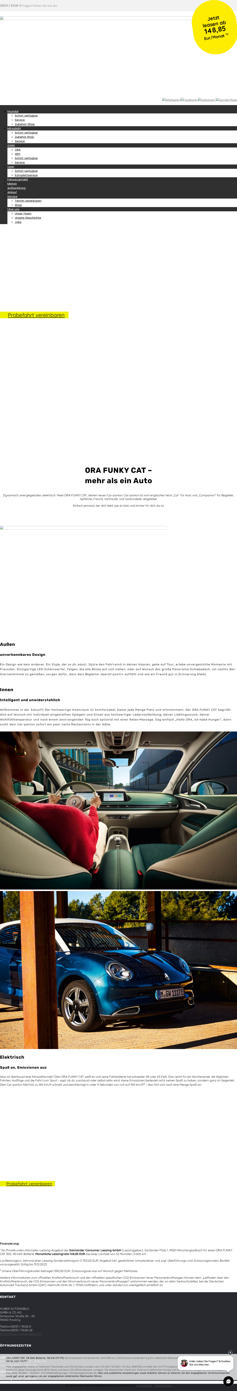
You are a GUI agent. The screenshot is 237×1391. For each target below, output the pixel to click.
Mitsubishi (14, 128)
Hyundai (12, 111)
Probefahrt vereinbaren (36, 315)
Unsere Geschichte (28, 218)
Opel (10, 167)
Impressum (144, 1385)
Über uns (13, 209)
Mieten (12, 184)
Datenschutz (162, 1385)
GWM (11, 145)
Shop (18, 205)
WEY (18, 154)
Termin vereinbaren (28, 201)
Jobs (18, 222)
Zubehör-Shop (25, 124)
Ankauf (12, 192)
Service (20, 120)
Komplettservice (26, 175)
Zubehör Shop (24, 137)
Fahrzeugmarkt (17, 179)
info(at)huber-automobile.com (21, 1334)
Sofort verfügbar (26, 116)
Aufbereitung (16, 188)
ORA (18, 150)
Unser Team (23, 213)
